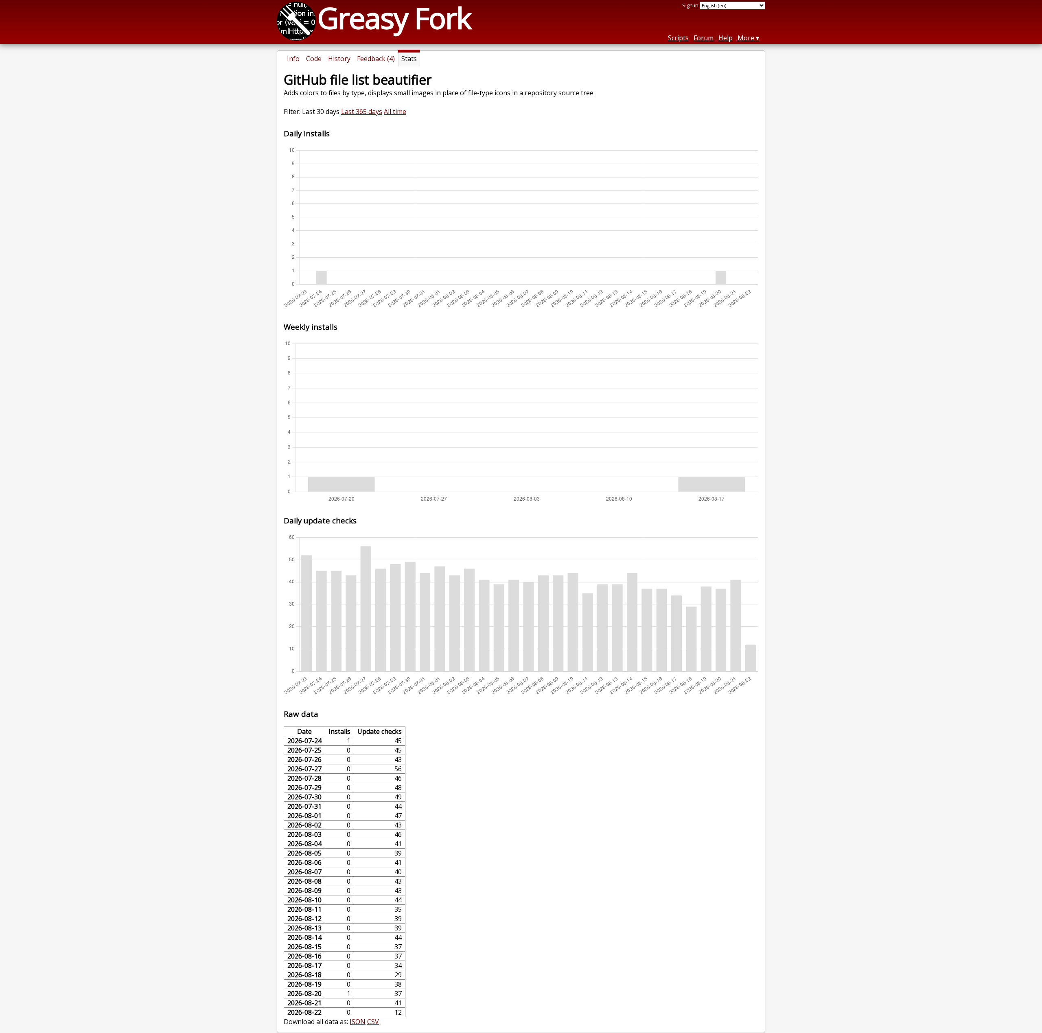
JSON (358, 1021)
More (746, 37)
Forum (704, 37)
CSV (373, 1021)
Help (725, 37)
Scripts (678, 37)
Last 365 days (361, 111)
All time (395, 111)
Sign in (690, 5)
